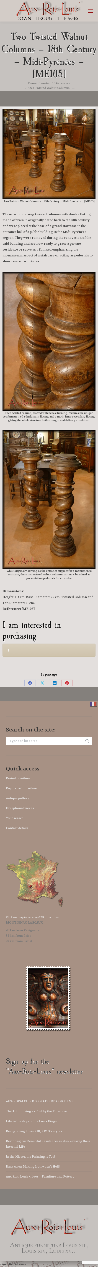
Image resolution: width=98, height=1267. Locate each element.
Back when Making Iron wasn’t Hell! (33, 1166)
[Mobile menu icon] (90, 11)
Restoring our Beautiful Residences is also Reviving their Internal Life (48, 1144)
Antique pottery (17, 798)
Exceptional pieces (20, 808)
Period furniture (18, 778)
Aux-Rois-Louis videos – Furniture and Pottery (40, 1176)
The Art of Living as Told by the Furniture (36, 1111)
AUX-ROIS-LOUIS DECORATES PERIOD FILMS (39, 1101)
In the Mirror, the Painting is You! (30, 1156)
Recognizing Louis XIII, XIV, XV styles (34, 1131)
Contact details (17, 828)
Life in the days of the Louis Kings (31, 1121)
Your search (14, 818)
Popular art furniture (21, 788)
